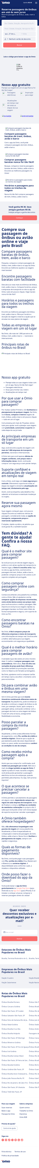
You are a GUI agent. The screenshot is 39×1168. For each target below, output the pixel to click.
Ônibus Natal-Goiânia (10, 1024)
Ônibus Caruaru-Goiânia (11, 1006)
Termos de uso (20, 1151)
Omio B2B (23, 1117)
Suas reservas (7, 1107)
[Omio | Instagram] (6, 1140)
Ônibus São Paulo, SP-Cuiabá (12, 1011)
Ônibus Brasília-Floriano (11, 1002)
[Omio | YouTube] (15, 1140)
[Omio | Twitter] (12, 1140)
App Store (17, 891)
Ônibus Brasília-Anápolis (11, 1033)
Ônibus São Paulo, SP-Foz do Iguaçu (15, 1047)
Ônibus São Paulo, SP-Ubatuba (13, 1087)
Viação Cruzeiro (8, 978)
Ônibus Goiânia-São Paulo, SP (13, 1069)
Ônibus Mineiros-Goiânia (11, 1042)
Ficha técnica (6, 1151)
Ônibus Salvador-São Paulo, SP (13, 1015)
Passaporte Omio (8, 1114)
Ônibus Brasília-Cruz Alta (11, 1029)
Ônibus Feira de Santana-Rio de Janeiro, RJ (17, 1020)
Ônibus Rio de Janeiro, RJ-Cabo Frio (15, 1083)
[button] (11, 33)
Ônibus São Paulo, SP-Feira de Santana (16, 1060)
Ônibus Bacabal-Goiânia (11, 1065)
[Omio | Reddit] (22, 1140)
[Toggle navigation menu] (36, 3)
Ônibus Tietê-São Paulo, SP (12, 1092)
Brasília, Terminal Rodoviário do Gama (16, 958)
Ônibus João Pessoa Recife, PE (13, 1078)
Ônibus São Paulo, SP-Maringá (13, 1038)
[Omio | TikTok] (9, 1140)
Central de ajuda (9, 1128)
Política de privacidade (10, 1155)
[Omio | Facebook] (3, 1140)
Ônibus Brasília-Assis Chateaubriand (15, 1074)
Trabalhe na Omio (26, 1111)
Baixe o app (6, 1111)
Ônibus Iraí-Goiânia (9, 1051)
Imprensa (23, 1114)
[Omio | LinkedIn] (19, 1140)
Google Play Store (23, 888)
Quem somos (25, 1107)
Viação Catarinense (9, 982)
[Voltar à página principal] (6, 3)
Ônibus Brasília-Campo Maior (13, 1056)
